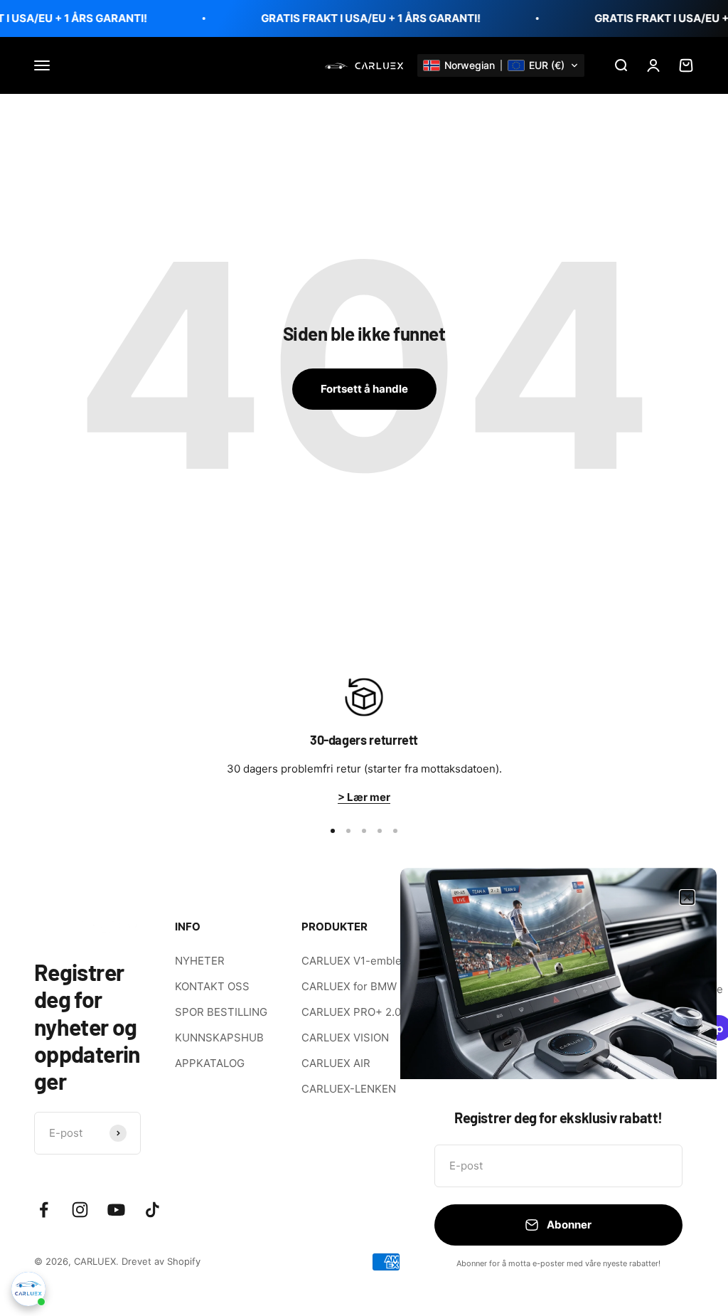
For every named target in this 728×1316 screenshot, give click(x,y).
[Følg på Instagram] (80, 1209)
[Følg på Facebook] (43, 1209)
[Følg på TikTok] (152, 1209)
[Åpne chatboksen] (28, 1289)
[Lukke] (687, 897)
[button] (500, 65)
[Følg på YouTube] (116, 1209)
